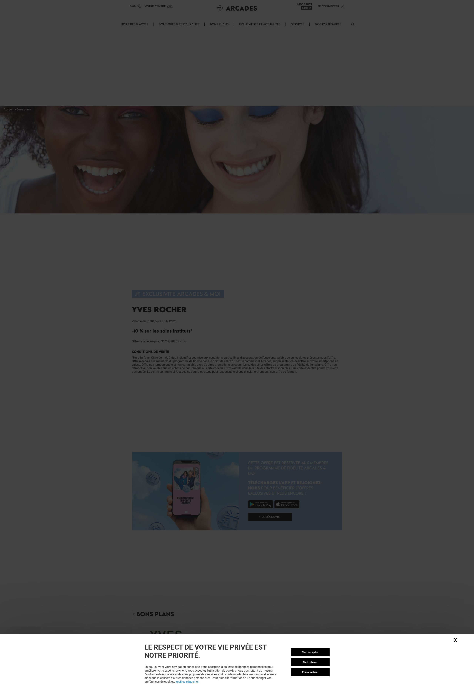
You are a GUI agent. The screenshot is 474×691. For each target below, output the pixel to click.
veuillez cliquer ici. (187, 681)
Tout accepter (310, 652)
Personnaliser (310, 672)
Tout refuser (310, 662)
